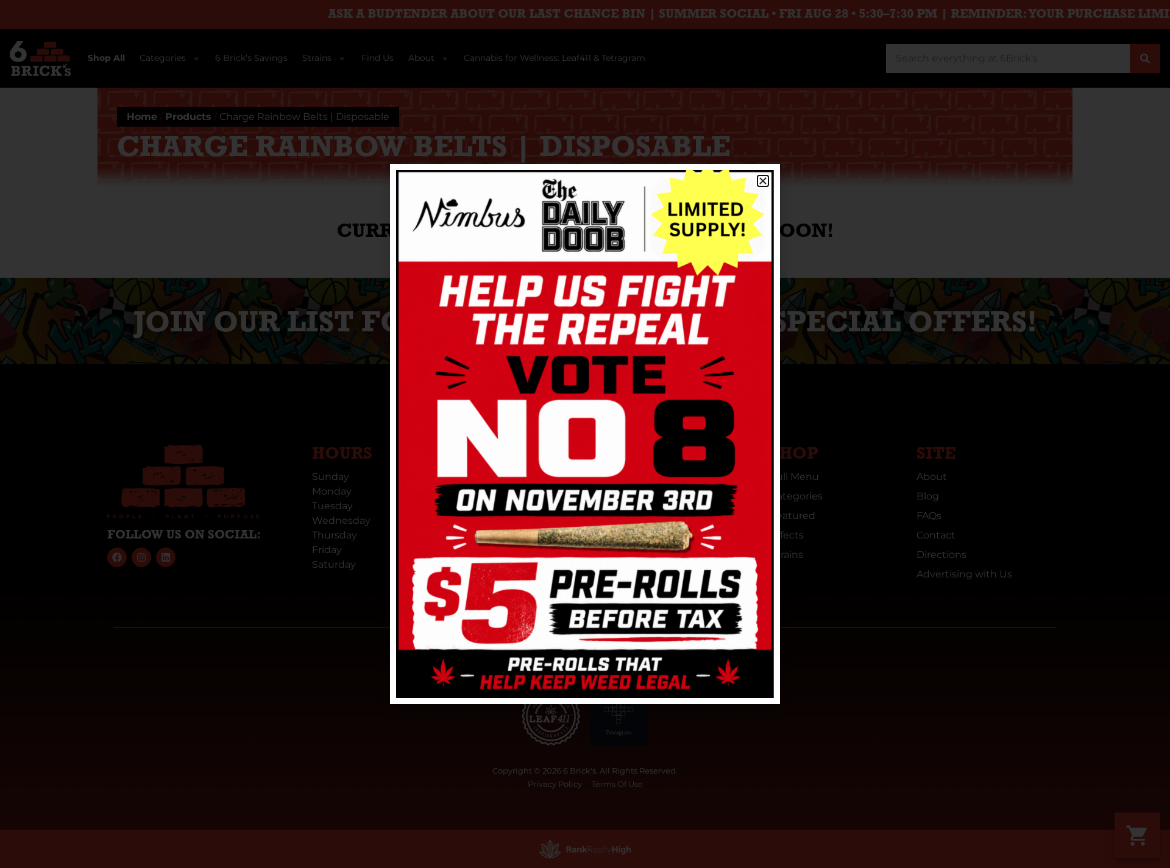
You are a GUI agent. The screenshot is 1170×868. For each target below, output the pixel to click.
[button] (763, 181)
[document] (585, 434)
